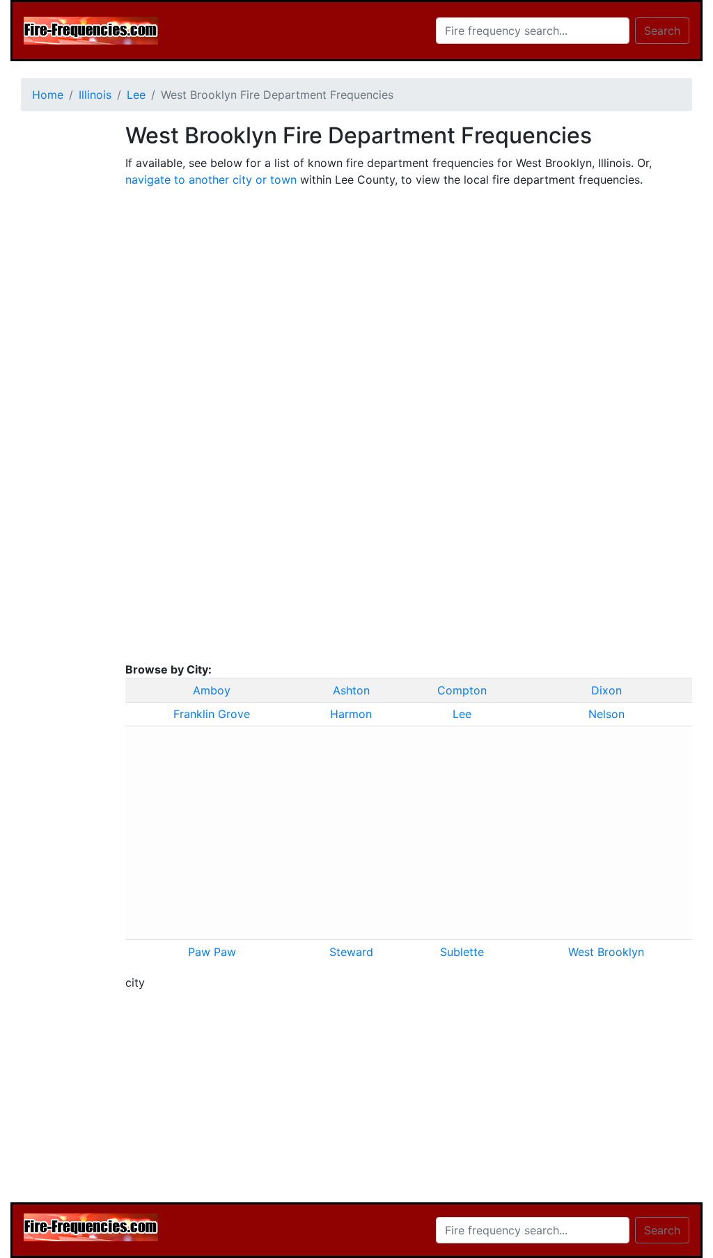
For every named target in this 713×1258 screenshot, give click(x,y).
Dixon (606, 690)
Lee (462, 714)
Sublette (462, 952)
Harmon (351, 714)
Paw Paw (212, 952)
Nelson (606, 714)
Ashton (351, 690)
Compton (462, 690)
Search (662, 31)
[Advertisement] (62, 331)
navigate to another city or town (211, 179)
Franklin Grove (211, 714)
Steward (351, 952)
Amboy (211, 690)
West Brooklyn (606, 952)
